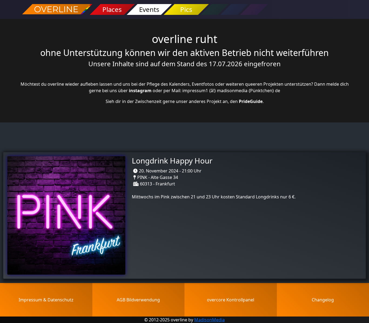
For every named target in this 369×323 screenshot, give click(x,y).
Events (149, 9)
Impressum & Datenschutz (46, 300)
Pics (186, 9)
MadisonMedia (209, 320)
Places (112, 9)
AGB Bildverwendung (138, 300)
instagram (140, 91)
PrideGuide (251, 101)
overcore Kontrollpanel (230, 300)
